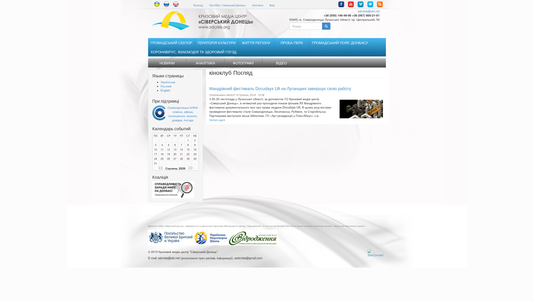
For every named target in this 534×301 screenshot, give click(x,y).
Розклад (198, 5)
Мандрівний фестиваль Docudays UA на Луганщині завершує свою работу (280, 88)
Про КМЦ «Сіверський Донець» (227, 5)
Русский (166, 86)
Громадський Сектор (171, 42)
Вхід (272, 5)
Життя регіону (256, 42)
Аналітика (205, 62)
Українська (168, 82)
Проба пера (292, 42)
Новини (167, 62)
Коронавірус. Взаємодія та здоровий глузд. (194, 51)
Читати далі (217, 120)
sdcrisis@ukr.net (369, 11)
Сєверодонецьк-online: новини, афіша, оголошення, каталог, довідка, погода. (183, 113)
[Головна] (204, 21)
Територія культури (216, 42)
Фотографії (243, 62)
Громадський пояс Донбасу (340, 42)
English (165, 90)
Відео (281, 62)
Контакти (257, 5)
